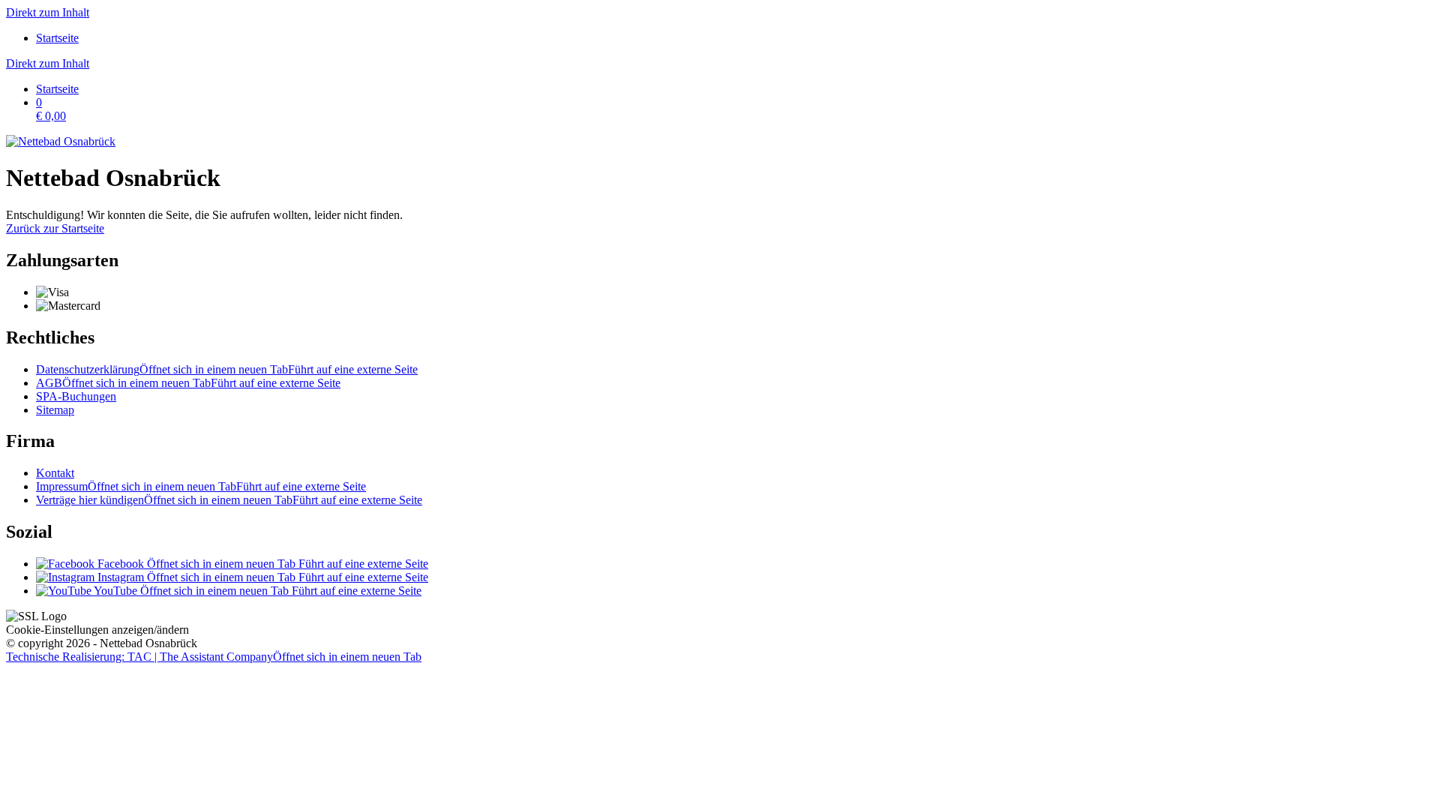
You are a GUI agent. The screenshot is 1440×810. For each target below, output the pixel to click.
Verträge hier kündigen (229, 500)
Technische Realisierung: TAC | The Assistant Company (214, 656)
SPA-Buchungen (76, 396)
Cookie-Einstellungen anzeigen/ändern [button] (97, 629)
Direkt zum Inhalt (47, 12)
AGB (188, 382)
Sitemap (55, 410)
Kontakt (55, 472)
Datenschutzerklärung (227, 369)
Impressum (201, 486)
